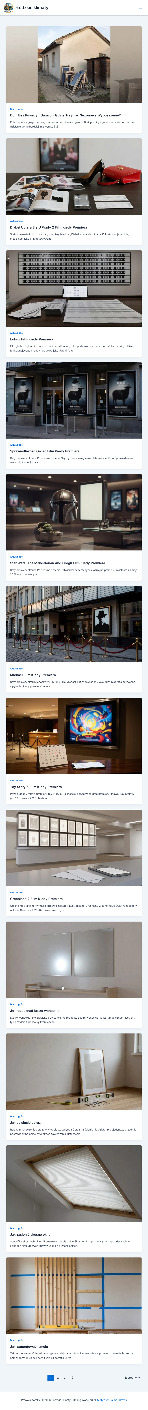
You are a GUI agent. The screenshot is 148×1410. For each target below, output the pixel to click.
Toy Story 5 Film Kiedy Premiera (36, 787)
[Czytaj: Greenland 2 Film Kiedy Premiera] (74, 847)
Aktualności (16, 221)
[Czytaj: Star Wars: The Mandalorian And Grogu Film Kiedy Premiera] (74, 512)
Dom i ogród (16, 109)
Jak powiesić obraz (25, 1123)
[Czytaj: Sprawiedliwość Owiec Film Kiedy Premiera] (74, 400)
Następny (132, 1377)
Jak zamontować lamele (29, 1347)
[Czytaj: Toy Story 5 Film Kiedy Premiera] (74, 735)
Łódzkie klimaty (32, 7)
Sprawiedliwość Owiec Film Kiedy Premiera (44, 451)
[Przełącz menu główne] (140, 8)
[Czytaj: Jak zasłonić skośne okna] (74, 1183)
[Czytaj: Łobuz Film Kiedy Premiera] (74, 288)
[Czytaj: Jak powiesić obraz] (74, 1071)
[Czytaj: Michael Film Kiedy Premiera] (74, 624)
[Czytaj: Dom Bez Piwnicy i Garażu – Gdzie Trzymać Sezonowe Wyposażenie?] (74, 64)
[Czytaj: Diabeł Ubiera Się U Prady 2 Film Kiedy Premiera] (74, 176)
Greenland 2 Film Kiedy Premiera (36, 899)
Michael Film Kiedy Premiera (33, 675)
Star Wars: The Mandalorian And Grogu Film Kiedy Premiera (57, 563)
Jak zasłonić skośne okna (30, 1234)
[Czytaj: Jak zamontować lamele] (74, 1295)
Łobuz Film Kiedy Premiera (31, 339)
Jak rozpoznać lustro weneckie (34, 1011)
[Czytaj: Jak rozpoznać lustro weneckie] (74, 959)
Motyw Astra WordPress (112, 1400)
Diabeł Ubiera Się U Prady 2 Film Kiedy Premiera (48, 227)
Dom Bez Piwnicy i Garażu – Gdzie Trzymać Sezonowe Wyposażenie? (65, 115)
